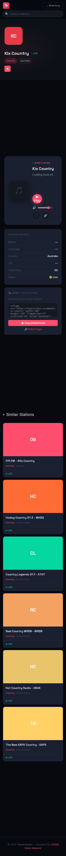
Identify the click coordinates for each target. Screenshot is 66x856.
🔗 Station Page (33, 329)
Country (10, 60)
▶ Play (37, 199)
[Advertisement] (33, 114)
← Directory (53, 5)
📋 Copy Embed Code (33, 323)
